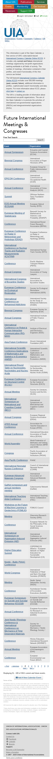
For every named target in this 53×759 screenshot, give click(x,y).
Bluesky (12, 744)
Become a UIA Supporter (15, 750)
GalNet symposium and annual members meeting (15, 488)
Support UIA (26, 11)
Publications (26, 2)
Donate (45, 16)
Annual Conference (13, 169)
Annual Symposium (13, 152)
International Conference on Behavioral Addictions (15, 302)
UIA (13, 26)
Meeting (8, 516)
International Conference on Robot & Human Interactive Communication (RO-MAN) (15, 330)
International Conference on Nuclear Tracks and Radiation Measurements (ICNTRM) (15, 251)
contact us (20, 91)
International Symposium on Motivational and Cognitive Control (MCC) (12, 404)
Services (41, 2)
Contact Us (10, 737)
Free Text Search (10, 137)
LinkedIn (12, 742)
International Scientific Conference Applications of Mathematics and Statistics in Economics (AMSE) (16, 354)
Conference (10, 224)
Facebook (12, 739)
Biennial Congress (13, 160)
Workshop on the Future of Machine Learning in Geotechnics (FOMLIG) (16, 508)
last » (32, 668)
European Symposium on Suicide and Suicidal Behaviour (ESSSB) (15, 601)
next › (25, 668)
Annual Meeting (12, 392)
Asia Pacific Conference (16, 460)
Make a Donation (12, 752)
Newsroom (10, 11)
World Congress (12, 573)
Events (8, 6)
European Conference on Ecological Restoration (15, 290)
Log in (21, 16)
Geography (28, 39)
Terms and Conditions (14, 758)
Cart (37, 16)
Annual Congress (12, 272)
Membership (22, 6)
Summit (8, 196)
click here (10, 91)
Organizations (10, 39)
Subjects (37, 39)
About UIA (10, 2)
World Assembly (12, 444)
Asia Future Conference (15, 342)
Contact (29, 16)
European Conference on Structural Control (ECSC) (15, 382)
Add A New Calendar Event (29, 677)
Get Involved (39, 6)
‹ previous (15, 666)
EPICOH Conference (14, 178)
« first (7, 666)
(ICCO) (24, 58)
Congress (9, 453)
